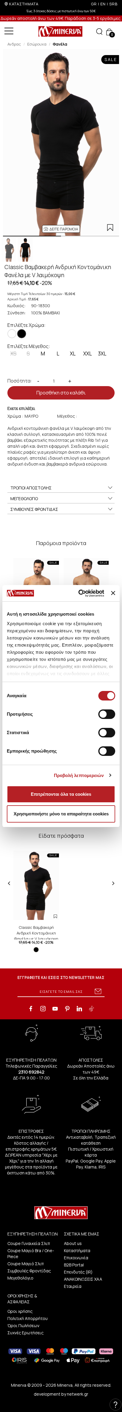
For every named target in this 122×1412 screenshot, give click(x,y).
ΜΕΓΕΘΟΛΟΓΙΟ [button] (24, 498)
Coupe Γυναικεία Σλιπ (28, 1243)
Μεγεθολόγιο (20, 1278)
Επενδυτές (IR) (78, 1272)
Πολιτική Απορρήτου (27, 1318)
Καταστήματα (77, 1250)
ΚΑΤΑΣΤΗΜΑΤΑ (23, 4)
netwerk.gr (77, 1394)
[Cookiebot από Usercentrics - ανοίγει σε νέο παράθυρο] (79, 593)
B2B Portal (74, 1265)
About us (73, 1243)
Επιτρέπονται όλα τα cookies (61, 794)
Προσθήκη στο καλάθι (61, 392)
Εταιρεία (72, 1286)
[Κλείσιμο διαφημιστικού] (113, 593)
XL (73, 353)
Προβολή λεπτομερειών (79, 775)
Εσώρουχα (36, 44)
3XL (102, 353)
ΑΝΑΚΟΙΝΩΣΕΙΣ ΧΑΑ (83, 1279)
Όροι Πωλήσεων (23, 1325)
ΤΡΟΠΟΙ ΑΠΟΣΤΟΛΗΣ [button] (31, 488)
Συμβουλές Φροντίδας (29, 1271)
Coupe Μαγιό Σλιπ (25, 1263)
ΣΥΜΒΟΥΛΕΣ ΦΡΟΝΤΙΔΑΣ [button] (34, 509)
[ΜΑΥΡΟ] (21, 333)
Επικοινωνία (76, 1257)
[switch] (106, 714)
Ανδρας (14, 44)
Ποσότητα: (19, 380)
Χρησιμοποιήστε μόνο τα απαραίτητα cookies (61, 813)
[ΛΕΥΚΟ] (11, 333)
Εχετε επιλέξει (21, 408)
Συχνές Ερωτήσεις (25, 1332)
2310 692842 (31, 1072)
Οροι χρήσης (20, 1311)
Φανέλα (60, 44)
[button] (61, 229)
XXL (87, 353)
